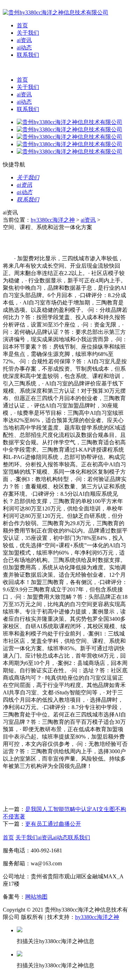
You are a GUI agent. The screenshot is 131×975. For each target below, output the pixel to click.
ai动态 (24, 47)
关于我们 (28, 33)
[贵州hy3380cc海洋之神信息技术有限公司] (55, 12)
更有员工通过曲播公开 (53, 824)
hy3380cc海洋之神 (53, 220)
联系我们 (28, 55)
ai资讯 (24, 40)
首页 (22, 25)
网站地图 (36, 897)
